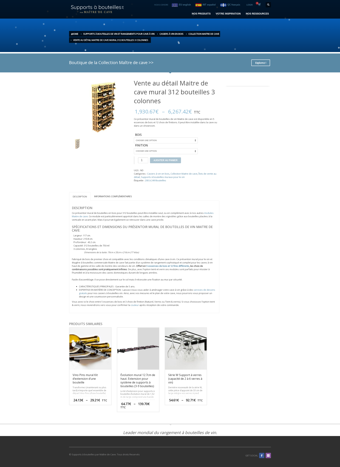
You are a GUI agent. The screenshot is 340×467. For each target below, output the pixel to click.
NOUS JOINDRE (161, 5)
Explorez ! (260, 62)
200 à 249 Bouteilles (155, 180)
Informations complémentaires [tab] (113, 196)
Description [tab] (80, 196)
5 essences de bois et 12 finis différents (167, 265)
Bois (138, 135)
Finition (141, 145)
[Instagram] (268, 455)
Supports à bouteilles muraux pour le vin (163, 177)
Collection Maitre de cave (184, 173)
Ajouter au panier (165, 160)
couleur (135, 305)
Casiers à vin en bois (158, 173)
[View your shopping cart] (259, 5)
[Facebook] (261, 455)
